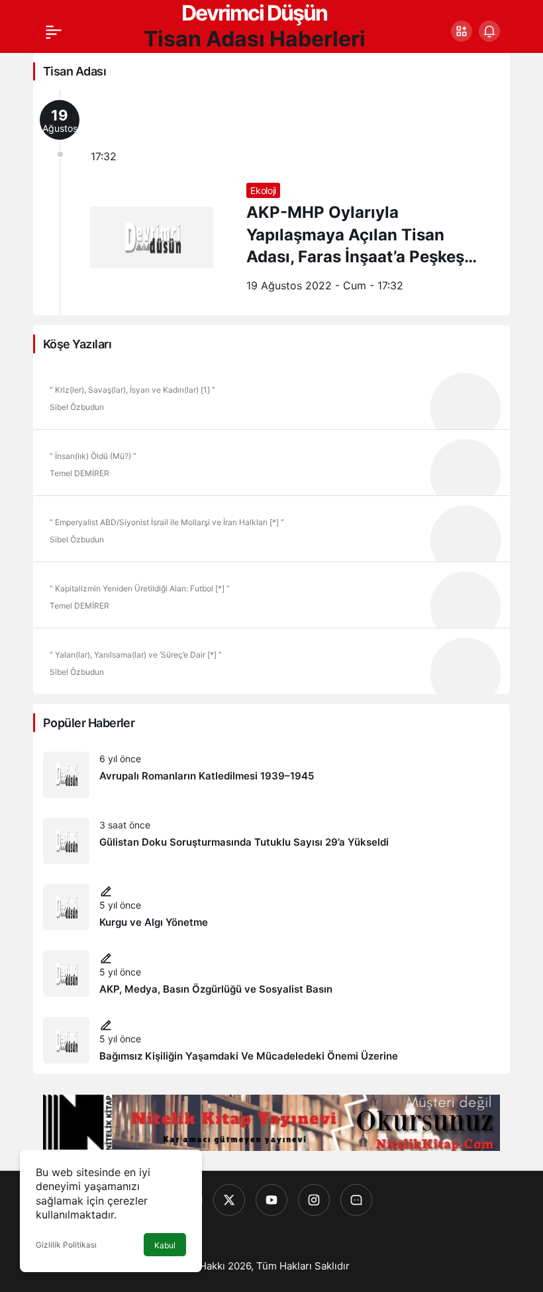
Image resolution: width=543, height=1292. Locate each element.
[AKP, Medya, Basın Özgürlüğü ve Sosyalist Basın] (271, 973)
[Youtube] (271, 1200)
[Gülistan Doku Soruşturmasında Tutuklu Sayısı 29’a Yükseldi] (271, 841)
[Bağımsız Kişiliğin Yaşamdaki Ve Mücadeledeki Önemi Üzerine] (271, 1040)
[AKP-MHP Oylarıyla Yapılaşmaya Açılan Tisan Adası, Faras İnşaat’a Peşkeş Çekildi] (271, 202)
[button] (461, 31)
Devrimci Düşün (254, 13)
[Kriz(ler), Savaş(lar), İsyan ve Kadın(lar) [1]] (271, 396)
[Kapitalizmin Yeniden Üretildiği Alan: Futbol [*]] (271, 595)
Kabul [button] (164, 1245)
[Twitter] (229, 1200)
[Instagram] (314, 1200)
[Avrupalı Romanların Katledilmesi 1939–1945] (271, 775)
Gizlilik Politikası (66, 1245)
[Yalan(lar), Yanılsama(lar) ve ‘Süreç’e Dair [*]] (271, 661)
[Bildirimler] (489, 31)
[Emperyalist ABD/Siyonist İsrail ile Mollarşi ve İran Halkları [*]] (271, 528)
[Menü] (53, 31)
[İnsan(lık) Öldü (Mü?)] (271, 462)
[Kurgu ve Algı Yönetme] (271, 907)
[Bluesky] (356, 1200)
